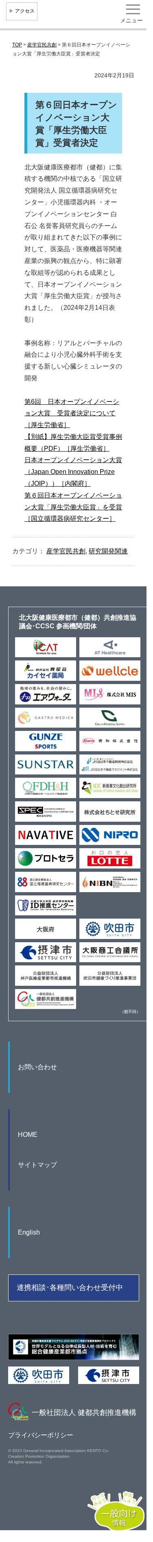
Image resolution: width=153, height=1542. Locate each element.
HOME (27, 1134)
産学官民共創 (65, 551)
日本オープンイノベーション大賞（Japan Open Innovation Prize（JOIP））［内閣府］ (73, 471)
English (29, 1232)
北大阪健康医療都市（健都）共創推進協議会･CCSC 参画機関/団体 (77, 622)
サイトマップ (37, 1164)
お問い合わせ (37, 1067)
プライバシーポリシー (40, 1435)
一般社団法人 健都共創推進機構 (84, 1412)
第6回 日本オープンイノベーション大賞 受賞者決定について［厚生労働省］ (71, 413)
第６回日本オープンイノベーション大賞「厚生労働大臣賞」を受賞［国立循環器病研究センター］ (73, 507)
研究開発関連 (108, 551)
